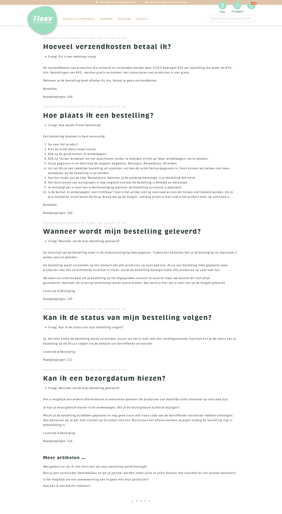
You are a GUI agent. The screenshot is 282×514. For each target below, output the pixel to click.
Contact (142, 19)
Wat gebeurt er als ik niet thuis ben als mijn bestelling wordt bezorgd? (95, 466)
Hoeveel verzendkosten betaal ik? (107, 46)
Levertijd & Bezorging (59, 291)
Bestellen (50, 88)
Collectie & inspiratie (79, 19)
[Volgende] (149, 501)
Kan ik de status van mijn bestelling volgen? (127, 317)
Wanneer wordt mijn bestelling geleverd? (122, 231)
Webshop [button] (106, 19)
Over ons (124, 19)
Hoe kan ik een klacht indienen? (67, 485)
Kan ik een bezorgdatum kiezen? (104, 378)
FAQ (123, 38)
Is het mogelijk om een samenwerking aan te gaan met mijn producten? (96, 479)
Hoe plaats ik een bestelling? (98, 115)
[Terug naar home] (42, 20)
